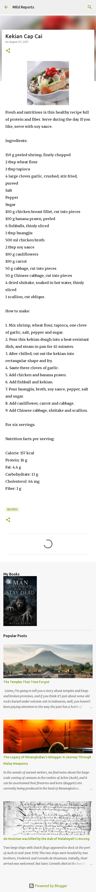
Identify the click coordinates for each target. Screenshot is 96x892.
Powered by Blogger (50, 886)
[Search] (89, 7)
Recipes (12, 509)
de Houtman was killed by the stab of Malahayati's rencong (46, 839)
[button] (8, 51)
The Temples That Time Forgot (26, 682)
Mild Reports (23, 7)
